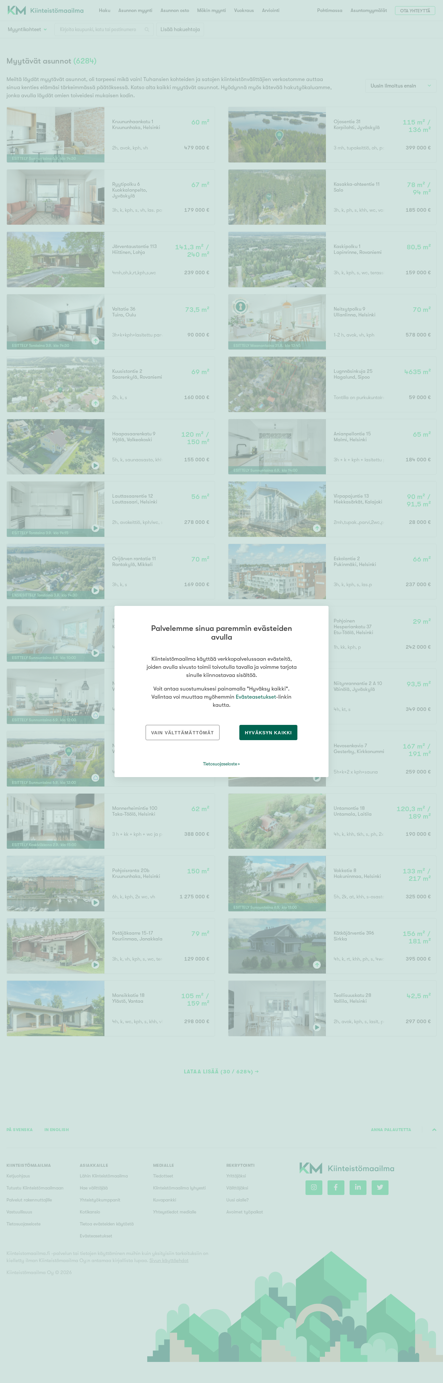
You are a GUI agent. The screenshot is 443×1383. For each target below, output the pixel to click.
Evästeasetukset (256, 697)
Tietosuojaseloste (220, 763)
